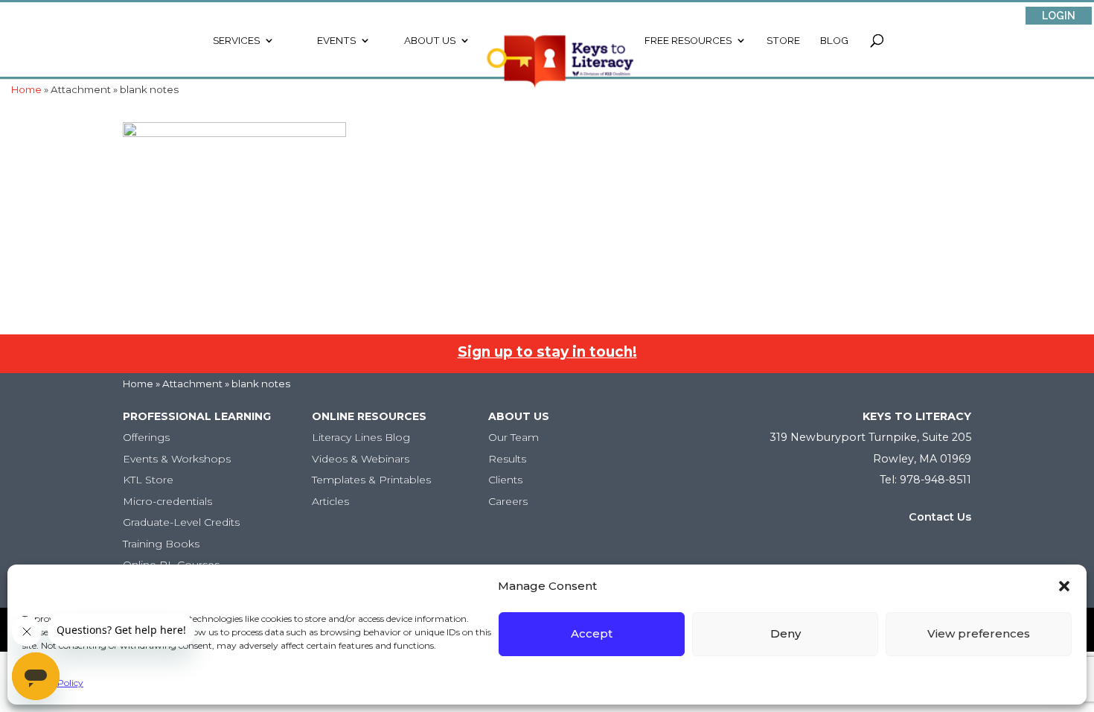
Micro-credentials (167, 501)
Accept (591, 633)
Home (138, 384)
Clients (505, 479)
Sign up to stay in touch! (547, 351)
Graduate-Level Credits (181, 522)
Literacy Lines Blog (361, 437)
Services (236, 40)
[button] (1064, 586)
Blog (834, 40)
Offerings (146, 437)
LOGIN (1058, 16)
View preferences (978, 633)
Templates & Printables (371, 479)
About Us (429, 40)
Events (336, 40)
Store (783, 40)
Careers (508, 501)
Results (507, 458)
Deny (785, 633)
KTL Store (148, 479)
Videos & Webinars (360, 458)
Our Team (513, 437)
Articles (330, 501)
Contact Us (940, 517)
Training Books (161, 543)
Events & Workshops (177, 458)
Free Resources (688, 40)
